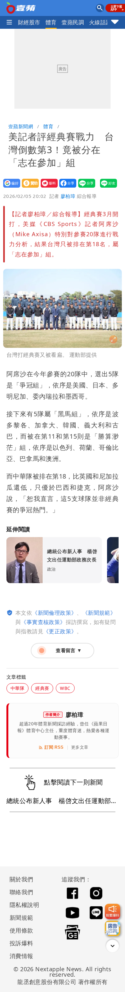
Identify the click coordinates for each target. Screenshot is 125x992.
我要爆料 (47, 187)
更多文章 (79, 747)
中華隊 (17, 688)
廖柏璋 (68, 196)
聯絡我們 (21, 892)
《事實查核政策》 (43, 622)
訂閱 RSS (54, 747)
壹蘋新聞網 (20, 126)
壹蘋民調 (73, 22)
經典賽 (42, 688)
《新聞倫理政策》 (54, 612)
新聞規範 (21, 917)
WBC (65, 688)
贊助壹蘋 (28, 187)
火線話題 (100, 22)
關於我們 (21, 879)
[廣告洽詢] (112, 928)
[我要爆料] (112, 911)
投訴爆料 (21, 943)
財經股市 (29, 22)
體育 (51, 22)
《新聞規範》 (99, 612)
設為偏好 (9, 187)
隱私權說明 (22, 905)
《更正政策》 (60, 631)
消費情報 (21, 956)
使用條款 (21, 930)
